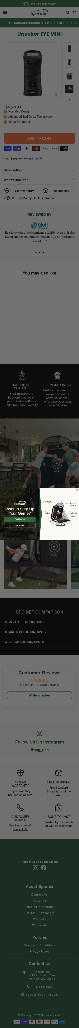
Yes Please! (19, 519)
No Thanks (20, 525)
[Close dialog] (77, 490)
